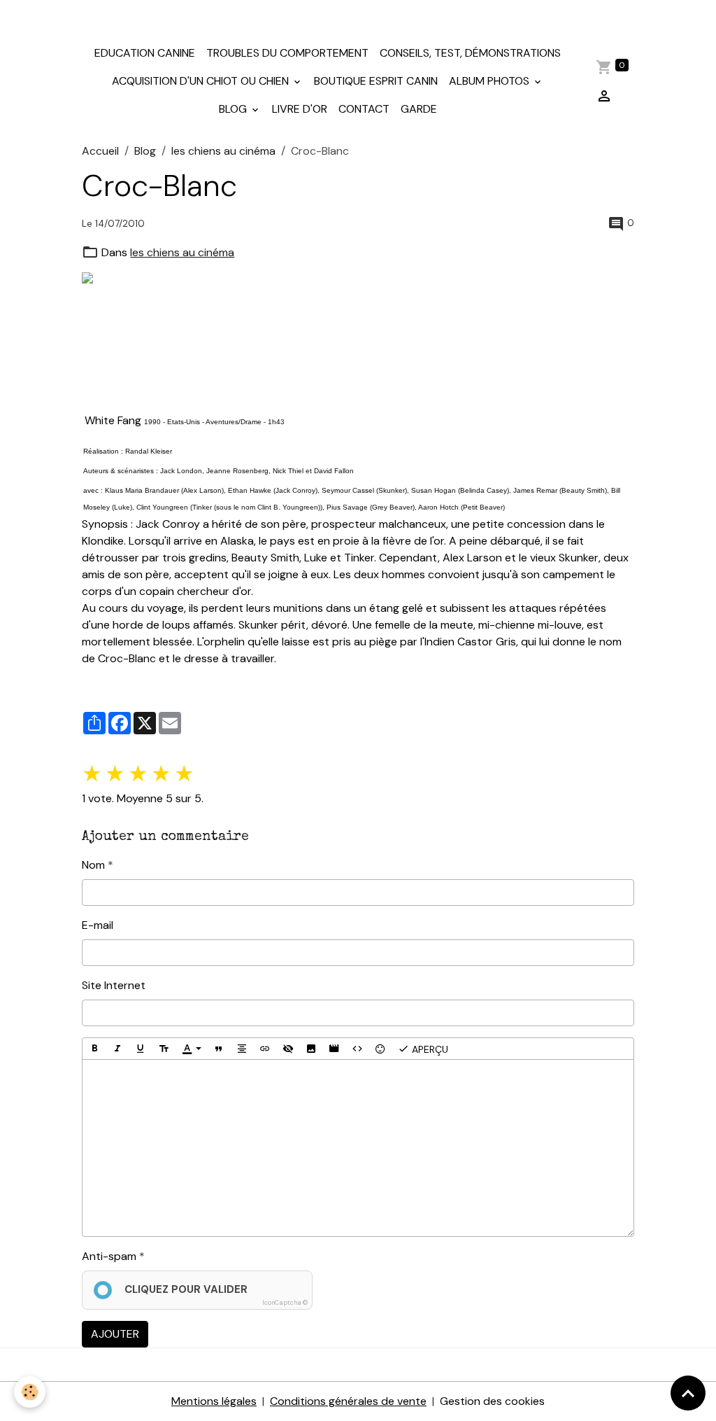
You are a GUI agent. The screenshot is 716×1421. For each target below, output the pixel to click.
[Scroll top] (688, 1393)
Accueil (100, 151)
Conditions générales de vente (348, 1401)
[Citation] (219, 1048)
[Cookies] (29, 1392)
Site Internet (113, 985)
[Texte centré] (242, 1048)
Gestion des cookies (492, 1401)
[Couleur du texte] (192, 1048)
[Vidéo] (334, 1048)
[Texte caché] (288, 1048)
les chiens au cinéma (223, 151)
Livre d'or (299, 109)
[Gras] (94, 1048)
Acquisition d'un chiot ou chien (202, 81)
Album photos (490, 81)
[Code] (357, 1048)
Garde (419, 109)
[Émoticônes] (380, 1048)
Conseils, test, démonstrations (470, 53)
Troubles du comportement (287, 53)
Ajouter (115, 1333)
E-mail (97, 925)
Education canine (144, 53)
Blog (234, 109)
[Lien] (265, 1048)
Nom (93, 865)
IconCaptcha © (285, 1302)
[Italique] (117, 1048)
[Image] (311, 1048)
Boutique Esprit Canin (376, 81)
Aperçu (428, 1049)
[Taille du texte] (164, 1048)
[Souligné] (140, 1048)
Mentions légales (214, 1401)
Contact (363, 109)
